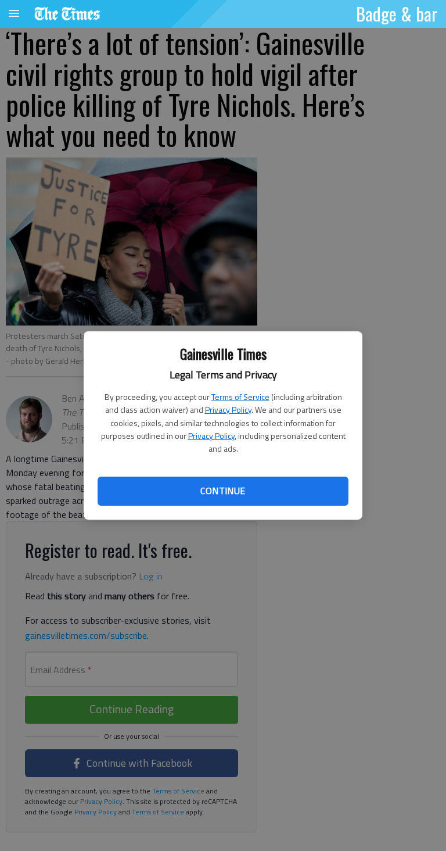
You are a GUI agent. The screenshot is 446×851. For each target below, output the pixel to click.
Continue (222, 491)
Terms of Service (240, 397)
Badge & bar (396, 13)
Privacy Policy (228, 409)
